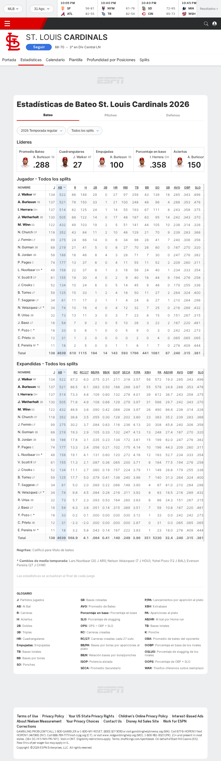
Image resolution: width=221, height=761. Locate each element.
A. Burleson (27, 202)
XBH (147, 372)
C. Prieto (24, 338)
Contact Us (112, 721)
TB (137, 187)
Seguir (39, 47)
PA (159, 372)
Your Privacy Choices (82, 721)
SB (168, 187)
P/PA (137, 372)
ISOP (116, 372)
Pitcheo (111, 115)
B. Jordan (25, 255)
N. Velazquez (28, 307)
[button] (206, 24)
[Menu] (7, 24)
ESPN (28, 23)
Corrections (26, 726)
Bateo (48, 115)
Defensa (173, 115)
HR (115, 187)
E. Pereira (25, 345)
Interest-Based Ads (187, 716)
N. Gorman (26, 247)
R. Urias (23, 315)
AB (60, 187)
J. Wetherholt (28, 217)
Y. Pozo (23, 330)
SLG (198, 187)
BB (147, 187)
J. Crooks (25, 285)
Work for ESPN (175, 721)
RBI (125, 187)
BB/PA (95, 372)
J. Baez (23, 323)
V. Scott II (25, 277)
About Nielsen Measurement (39, 721)
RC (76, 372)
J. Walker (25, 194)
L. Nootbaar (26, 270)
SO (157, 187)
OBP (187, 187)
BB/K (106, 372)
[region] (125, 270)
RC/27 (84, 372)
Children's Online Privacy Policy (143, 716)
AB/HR (168, 372)
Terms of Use (27, 716)
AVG (177, 187)
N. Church (25, 232)
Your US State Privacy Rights (91, 716)
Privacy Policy (53, 716)
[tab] (48, 115)
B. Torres (24, 292)
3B (105, 187)
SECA (126, 372)
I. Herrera (25, 209)
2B (95, 187)
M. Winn (24, 225)
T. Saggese (26, 300)
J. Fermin (25, 240)
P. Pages (24, 262)
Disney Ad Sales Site (142, 721)
